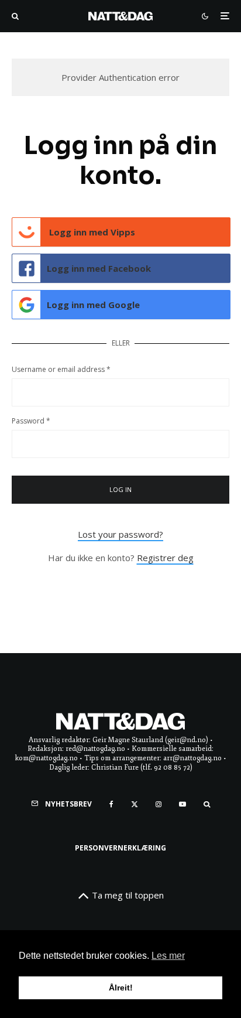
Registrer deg (165, 557)
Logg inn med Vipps (91, 232)
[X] (134, 804)
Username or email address (61, 369)
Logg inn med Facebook (99, 268)
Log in (120, 489)
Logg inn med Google (93, 304)
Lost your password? (120, 534)
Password (31, 421)
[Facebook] (111, 804)
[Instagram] (158, 804)
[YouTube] (182, 804)
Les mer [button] (168, 956)
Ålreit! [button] (121, 987)
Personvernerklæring (120, 848)
